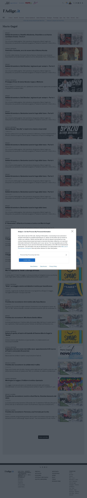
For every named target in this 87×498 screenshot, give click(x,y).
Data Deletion (34, 266)
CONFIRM (27, 260)
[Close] (73, 231)
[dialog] (43, 249)
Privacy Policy (53, 266)
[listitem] (43, 255)
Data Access (43, 266)
